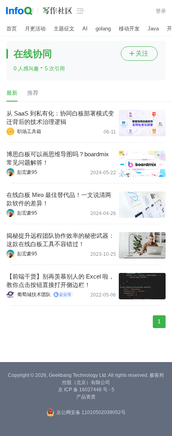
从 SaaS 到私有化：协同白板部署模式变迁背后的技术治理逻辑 (60, 117)
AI (85, 29)
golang (103, 29)
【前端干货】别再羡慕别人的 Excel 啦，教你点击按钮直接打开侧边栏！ (60, 280)
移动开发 (129, 29)
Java (153, 29)
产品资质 (86, 397)
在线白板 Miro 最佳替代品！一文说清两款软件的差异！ (58, 199)
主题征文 (64, 29)
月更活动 (35, 29)
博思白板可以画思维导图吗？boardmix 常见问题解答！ (57, 158)
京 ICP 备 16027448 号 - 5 (86, 389)
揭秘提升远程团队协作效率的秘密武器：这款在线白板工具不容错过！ (60, 239)
